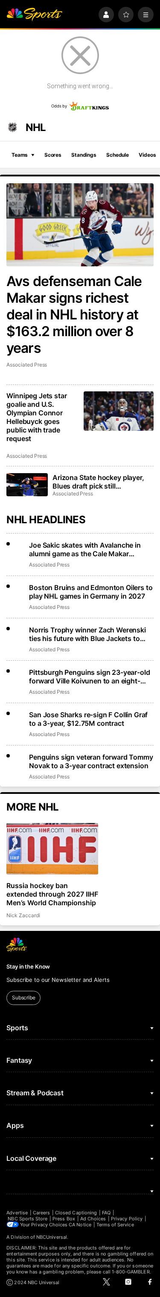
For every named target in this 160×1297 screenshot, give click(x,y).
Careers (41, 1213)
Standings (83, 155)
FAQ (106, 1213)
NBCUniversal (51, 1237)
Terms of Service (115, 1225)
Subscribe (23, 997)
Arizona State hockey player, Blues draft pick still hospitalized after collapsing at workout (101, 481)
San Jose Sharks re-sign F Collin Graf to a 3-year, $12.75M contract (88, 719)
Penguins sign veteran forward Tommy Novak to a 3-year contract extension (91, 761)
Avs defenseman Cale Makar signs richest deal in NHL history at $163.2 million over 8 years (74, 314)
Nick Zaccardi (23, 915)
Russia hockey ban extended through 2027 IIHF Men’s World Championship (52, 894)
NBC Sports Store (27, 1219)
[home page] (34, 15)
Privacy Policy (127, 1219)
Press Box (63, 1219)
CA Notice (80, 1225)
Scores (52, 155)
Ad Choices (93, 1219)
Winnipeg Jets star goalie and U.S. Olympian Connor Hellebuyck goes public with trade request (36, 417)
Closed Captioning (76, 1213)
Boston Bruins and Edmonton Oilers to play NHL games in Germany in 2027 (90, 591)
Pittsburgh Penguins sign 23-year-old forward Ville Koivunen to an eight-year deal (89, 676)
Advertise (17, 1213)
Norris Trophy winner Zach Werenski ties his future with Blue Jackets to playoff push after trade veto (87, 634)
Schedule (117, 155)
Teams (20, 155)
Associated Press (26, 364)
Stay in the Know (28, 966)
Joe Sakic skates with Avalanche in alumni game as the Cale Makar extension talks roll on (85, 549)
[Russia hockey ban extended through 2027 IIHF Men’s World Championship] (52, 849)
